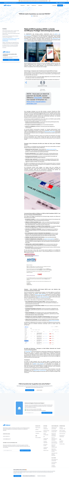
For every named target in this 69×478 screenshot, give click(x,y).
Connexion (54, 5)
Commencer (60, 5)
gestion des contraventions (43, 296)
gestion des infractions (40, 294)
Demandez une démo (29, 390)
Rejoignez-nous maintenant (47, 412)
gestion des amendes (38, 363)
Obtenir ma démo (11, 59)
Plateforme (22, 5)
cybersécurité (28, 351)
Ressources (34, 5)
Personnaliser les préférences (29, 475)
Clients (28, 5)
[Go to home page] (7, 5)
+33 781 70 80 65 (39, 390)
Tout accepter (17, 475)
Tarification (40, 5)
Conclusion (4, 47)
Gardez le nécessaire (41, 475)
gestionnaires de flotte (50, 131)
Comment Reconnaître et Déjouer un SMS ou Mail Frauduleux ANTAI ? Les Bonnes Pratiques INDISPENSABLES (10, 39)
